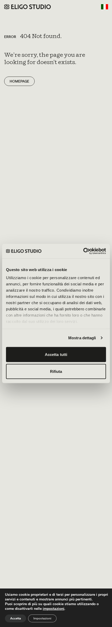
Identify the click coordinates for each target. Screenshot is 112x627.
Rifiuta (56, 371)
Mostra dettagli (82, 338)
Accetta (15, 618)
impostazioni (53, 608)
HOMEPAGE (19, 81)
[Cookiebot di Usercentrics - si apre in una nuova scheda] (83, 251)
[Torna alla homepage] (27, 6)
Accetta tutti (56, 354)
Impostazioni (42, 618)
